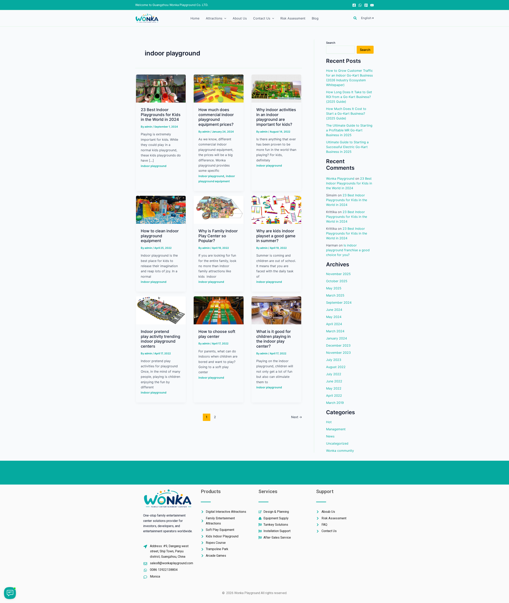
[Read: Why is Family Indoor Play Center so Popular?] (218, 209)
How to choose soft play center (216, 334)
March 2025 (335, 295)
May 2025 (333, 288)
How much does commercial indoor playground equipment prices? (216, 117)
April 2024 (334, 324)
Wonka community (340, 450)
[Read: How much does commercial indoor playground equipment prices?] (218, 88)
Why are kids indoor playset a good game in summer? (275, 236)
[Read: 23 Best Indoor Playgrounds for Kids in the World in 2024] (161, 88)
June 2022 (334, 381)
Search (330, 42)
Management (336, 429)
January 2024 (336, 338)
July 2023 (333, 360)
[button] (355, 18)
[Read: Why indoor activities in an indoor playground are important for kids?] (276, 88)
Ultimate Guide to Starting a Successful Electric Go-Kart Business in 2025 (347, 146)
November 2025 (338, 274)
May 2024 (333, 317)
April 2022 (334, 395)
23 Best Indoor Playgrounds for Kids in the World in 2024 (161, 114)
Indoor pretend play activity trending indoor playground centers (160, 339)
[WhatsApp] (360, 5)
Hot (329, 422)
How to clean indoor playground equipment (160, 236)
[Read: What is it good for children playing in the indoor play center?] (276, 310)
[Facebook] (354, 5)
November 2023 (338, 352)
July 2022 (333, 374)
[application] (224, 18)
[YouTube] (372, 5)
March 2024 (335, 331)
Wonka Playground (340, 178)
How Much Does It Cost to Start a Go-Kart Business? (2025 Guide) (346, 113)
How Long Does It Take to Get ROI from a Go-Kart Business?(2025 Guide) (349, 96)
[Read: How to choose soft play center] (218, 310)
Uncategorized (337, 443)
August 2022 (336, 367)
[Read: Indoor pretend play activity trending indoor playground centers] (161, 310)
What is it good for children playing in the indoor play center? (273, 339)
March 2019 (335, 402)
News (330, 436)
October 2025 (336, 281)
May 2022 (333, 388)
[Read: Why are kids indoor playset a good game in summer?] (276, 209)
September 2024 (339, 302)
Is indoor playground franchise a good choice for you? (348, 250)
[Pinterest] (366, 5)
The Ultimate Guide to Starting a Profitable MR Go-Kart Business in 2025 (349, 130)
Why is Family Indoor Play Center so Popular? (218, 236)
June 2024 (334, 309)
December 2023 (338, 345)
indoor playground (153, 166)
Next (296, 417)
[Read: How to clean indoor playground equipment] (161, 209)
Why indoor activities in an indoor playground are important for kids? (276, 117)
